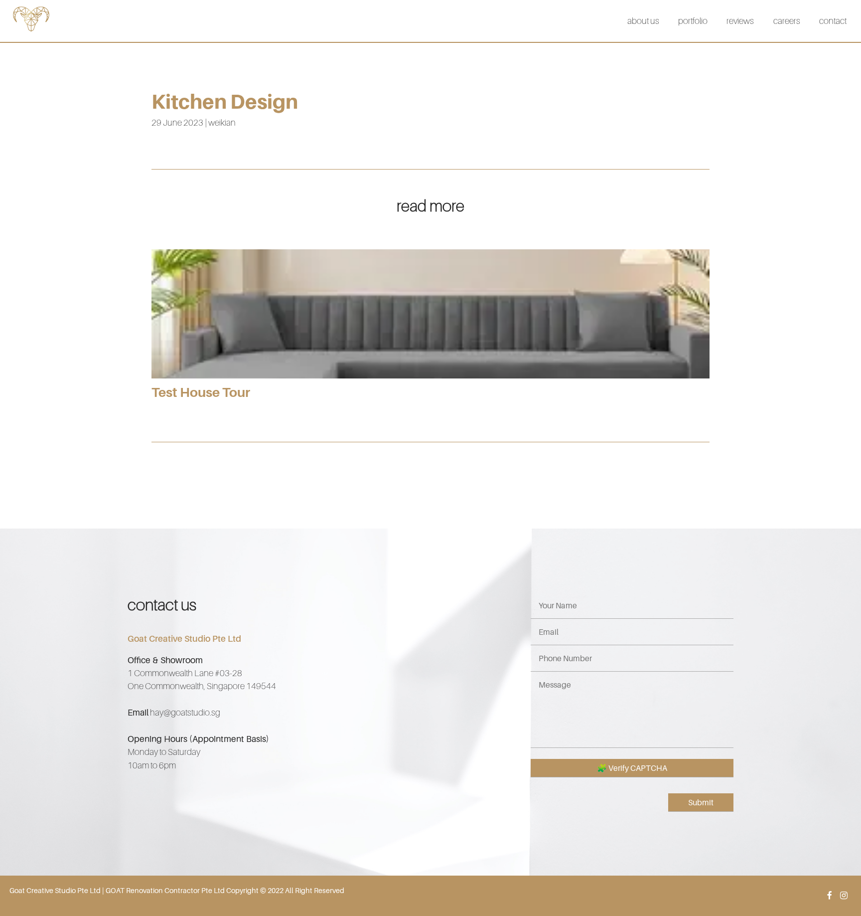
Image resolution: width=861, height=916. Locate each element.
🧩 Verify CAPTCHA (632, 768)
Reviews (740, 20)
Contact (833, 20)
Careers (786, 20)
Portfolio (693, 20)
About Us (643, 20)
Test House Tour (200, 392)
